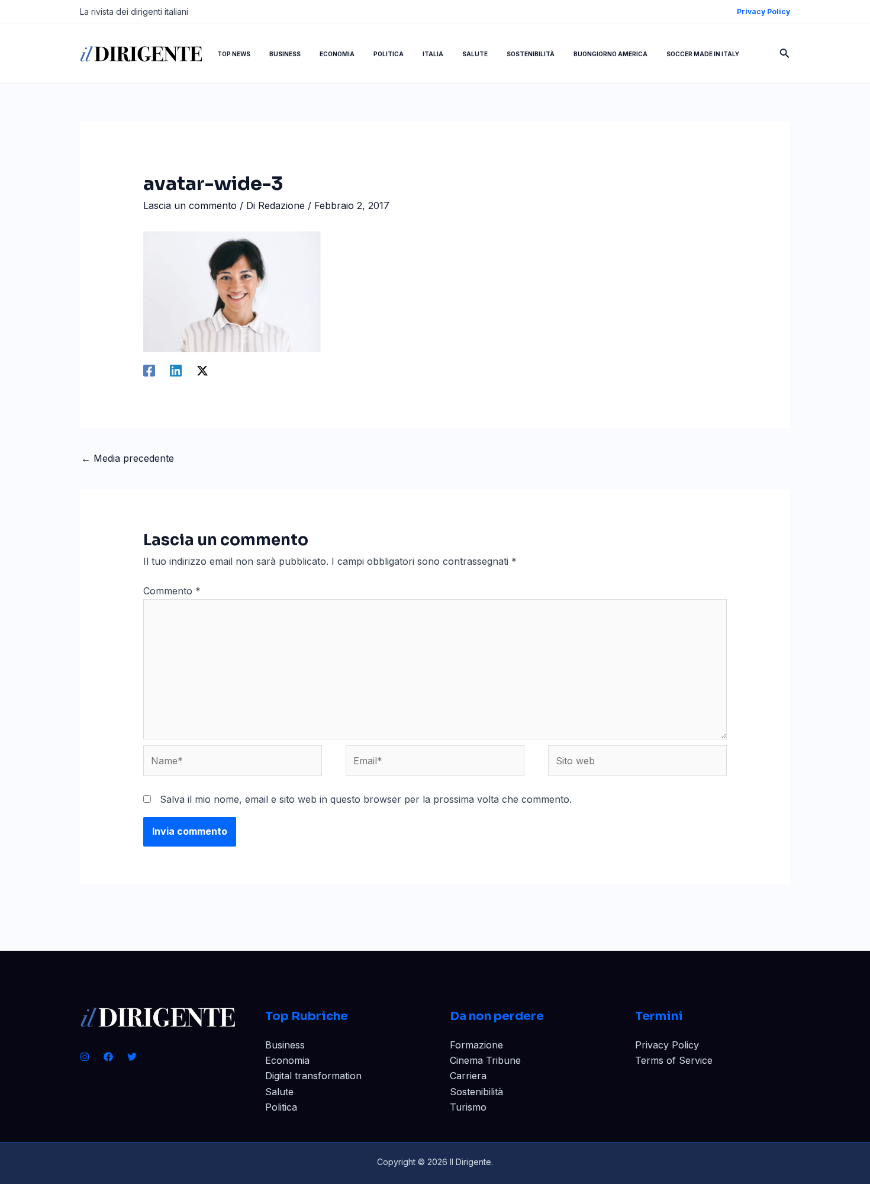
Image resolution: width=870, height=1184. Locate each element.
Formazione (476, 1045)
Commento (172, 591)
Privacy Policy (667, 1045)
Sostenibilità (476, 1092)
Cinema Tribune (485, 1060)
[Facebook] (149, 370)
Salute (279, 1092)
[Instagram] (84, 1056)
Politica (281, 1107)
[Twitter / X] (202, 370)
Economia (287, 1060)
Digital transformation (313, 1076)
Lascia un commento (190, 205)
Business (285, 1045)
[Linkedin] (176, 370)
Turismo (468, 1107)
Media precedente (127, 458)
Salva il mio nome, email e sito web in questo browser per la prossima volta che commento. (366, 799)
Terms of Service (674, 1060)
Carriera (468, 1076)
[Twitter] (132, 1056)
